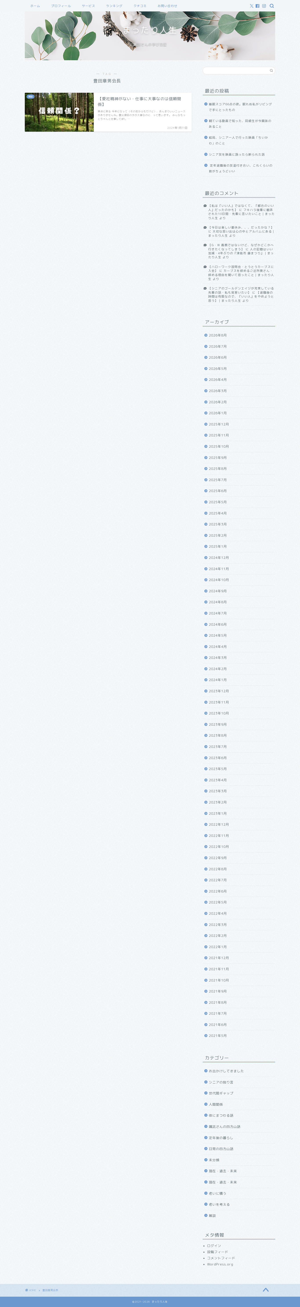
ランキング (114, 6)
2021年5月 (218, 1035)
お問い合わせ (167, 6)
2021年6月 (218, 1024)
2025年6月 (218, 491)
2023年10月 (219, 713)
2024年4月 (218, 646)
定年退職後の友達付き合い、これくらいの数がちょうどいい (241, 168)
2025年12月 (219, 424)
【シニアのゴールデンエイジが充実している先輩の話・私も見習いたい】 (241, 290)
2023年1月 (218, 813)
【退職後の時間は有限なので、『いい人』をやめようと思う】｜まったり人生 (241, 296)
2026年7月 (218, 346)
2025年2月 (218, 535)
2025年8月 (218, 468)
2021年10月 (219, 980)
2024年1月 (218, 680)
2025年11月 (219, 435)
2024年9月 (218, 591)
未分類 (214, 1160)
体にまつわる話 (221, 1115)
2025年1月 (218, 546)
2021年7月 (218, 1013)
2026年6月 (218, 357)
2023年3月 (218, 791)
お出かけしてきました (226, 1071)
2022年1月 (218, 947)
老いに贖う (217, 1193)
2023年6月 (218, 758)
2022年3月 (218, 924)
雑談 (212, 1215)
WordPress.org (220, 1264)
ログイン (214, 1245)
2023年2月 (218, 802)
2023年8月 (218, 735)
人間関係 (216, 1104)
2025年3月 (218, 524)
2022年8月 (218, 869)
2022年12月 (219, 824)
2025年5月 (218, 502)
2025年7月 (218, 480)
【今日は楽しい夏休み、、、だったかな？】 (241, 227)
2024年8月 (218, 602)
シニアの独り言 (221, 1082)
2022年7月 (218, 880)
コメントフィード (221, 1258)
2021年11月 (219, 969)
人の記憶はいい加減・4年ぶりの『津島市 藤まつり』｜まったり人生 (241, 253)
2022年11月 (219, 835)
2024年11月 (219, 569)
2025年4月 (218, 513)
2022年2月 (218, 935)
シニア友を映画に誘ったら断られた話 (237, 154)
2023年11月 (219, 702)
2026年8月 (218, 335)
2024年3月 (218, 657)
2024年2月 (218, 669)
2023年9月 (218, 724)
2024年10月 (219, 580)
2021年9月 (218, 991)
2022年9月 (218, 858)
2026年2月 (218, 402)
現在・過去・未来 (223, 1171)
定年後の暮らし (221, 1138)
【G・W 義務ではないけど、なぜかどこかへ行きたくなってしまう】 (241, 247)
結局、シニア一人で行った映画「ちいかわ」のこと (238, 140)
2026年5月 (218, 368)
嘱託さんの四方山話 (224, 1126)
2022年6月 (218, 891)
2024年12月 (219, 557)
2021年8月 (218, 1002)
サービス (88, 6)
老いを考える (219, 1204)
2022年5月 (218, 902)
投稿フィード (217, 1252)
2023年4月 (218, 780)
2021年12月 (219, 958)
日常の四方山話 (221, 1149)
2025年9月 (218, 457)
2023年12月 (219, 691)
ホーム (35, 6)
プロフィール (61, 6)
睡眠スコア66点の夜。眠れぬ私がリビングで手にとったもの (240, 107)
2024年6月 (218, 624)
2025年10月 (219, 446)
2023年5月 (218, 769)
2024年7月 (218, 613)
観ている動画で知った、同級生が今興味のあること (240, 124)
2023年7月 (218, 746)
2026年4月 (218, 379)
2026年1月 (218, 413)
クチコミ (140, 6)
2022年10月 (219, 846)
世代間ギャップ (221, 1093)
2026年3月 (218, 391)
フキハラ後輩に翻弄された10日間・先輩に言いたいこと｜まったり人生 (241, 214)
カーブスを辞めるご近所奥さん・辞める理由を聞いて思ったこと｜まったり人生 (241, 275)
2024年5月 (218, 635)
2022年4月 (218, 913)
